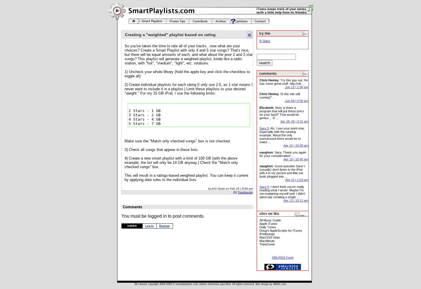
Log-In (149, 226)
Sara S (264, 128)
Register (164, 226)
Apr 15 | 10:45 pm (296, 159)
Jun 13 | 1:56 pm (296, 87)
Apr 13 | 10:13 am (296, 200)
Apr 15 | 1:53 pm (296, 180)
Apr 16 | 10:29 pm (296, 145)
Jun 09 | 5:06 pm (296, 101)
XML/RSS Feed (282, 257)
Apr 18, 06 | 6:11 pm (294, 121)
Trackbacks (245, 192)
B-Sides (264, 41)
